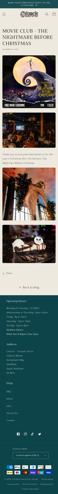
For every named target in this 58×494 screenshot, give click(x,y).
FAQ (8, 391)
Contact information (30, 489)
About (9, 399)
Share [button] (9, 273)
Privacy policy (13, 484)
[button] (4, 14)
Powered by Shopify (29, 479)
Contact (10, 420)
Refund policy (47, 479)
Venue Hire (12, 413)
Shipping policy (47, 484)
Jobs (8, 406)
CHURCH (16, 479)
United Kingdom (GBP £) (27, 455)
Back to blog (31, 287)
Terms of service (30, 484)
